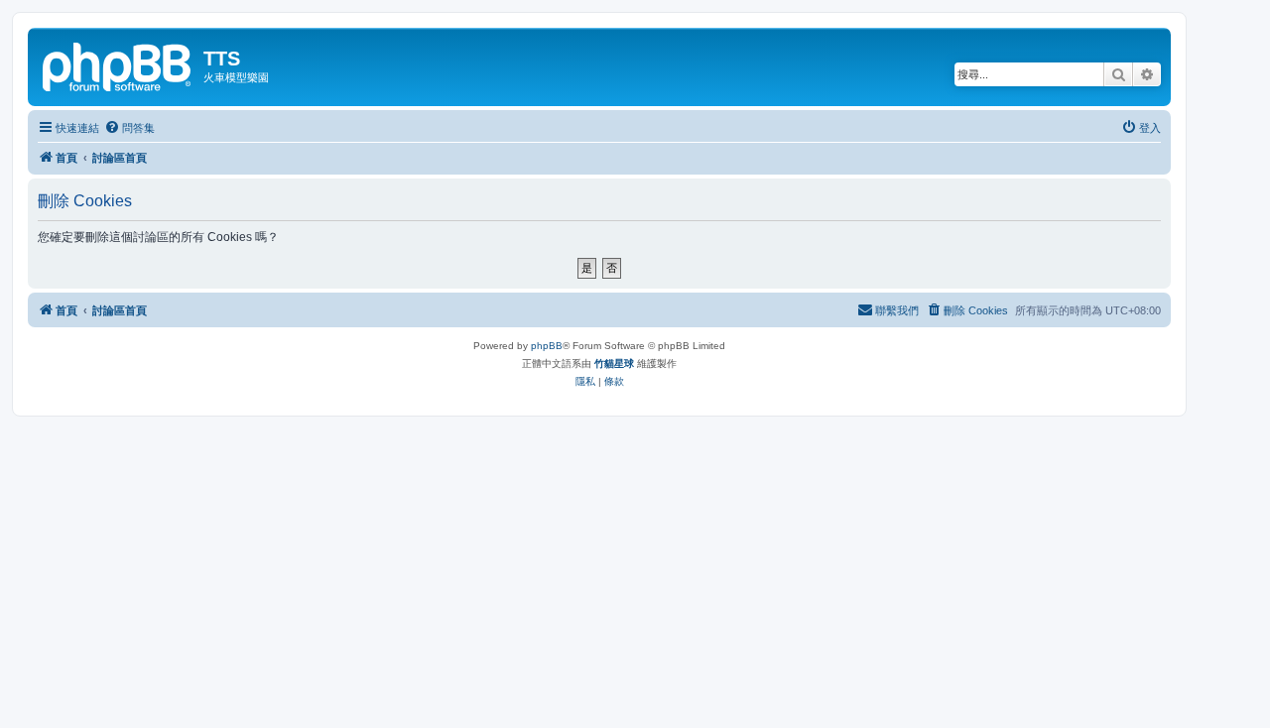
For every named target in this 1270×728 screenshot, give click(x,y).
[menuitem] (129, 128)
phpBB (547, 345)
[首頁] (118, 64)
